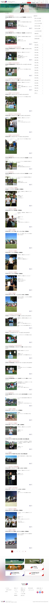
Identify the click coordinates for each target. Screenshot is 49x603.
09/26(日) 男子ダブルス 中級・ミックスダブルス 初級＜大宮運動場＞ (17, 294)
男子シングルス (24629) (38, 18)
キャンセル (46, 2)
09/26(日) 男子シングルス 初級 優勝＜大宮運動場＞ (14, 252)
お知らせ (6, 591)
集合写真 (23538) (37, 38)
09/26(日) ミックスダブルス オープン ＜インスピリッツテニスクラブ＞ (17, 332)
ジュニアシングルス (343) (38, 23)
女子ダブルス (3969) (37, 28)
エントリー (29, 2)
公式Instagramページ (38, 592)
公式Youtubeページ (42, 592)
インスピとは (24, 2)
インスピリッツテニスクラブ (4, 2)
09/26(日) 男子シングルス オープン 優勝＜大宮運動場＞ (15, 424)
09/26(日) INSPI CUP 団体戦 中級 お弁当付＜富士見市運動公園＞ (16, 453)
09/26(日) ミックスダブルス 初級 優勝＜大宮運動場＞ (14, 189)
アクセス (43, 2)
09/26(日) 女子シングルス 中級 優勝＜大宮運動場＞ (14, 273)
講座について (38, 2)
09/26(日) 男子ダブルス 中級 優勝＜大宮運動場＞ (13, 210)
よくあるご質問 (23, 593)
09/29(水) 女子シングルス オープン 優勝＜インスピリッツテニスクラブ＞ (18, 80)
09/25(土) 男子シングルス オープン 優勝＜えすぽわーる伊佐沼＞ (16, 468)
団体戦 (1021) (36, 33)
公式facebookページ (40, 592)
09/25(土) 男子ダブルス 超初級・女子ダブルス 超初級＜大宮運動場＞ (17, 531)
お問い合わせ (22, 595)
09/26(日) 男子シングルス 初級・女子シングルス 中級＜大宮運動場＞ (17, 231)
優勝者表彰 (34, 2)
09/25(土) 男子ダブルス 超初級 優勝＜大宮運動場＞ (14, 510)
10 (23, 551)
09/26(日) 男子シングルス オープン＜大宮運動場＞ (14, 410)
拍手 (31, 28)
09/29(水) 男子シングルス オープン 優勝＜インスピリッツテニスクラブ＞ (18, 115)
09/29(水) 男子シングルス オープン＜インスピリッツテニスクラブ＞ (17, 136)
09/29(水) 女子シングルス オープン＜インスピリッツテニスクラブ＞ (17, 94)
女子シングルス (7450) (38, 20)
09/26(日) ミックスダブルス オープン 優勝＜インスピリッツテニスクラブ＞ (18, 315)
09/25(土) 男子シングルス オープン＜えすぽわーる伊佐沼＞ (15, 489)
